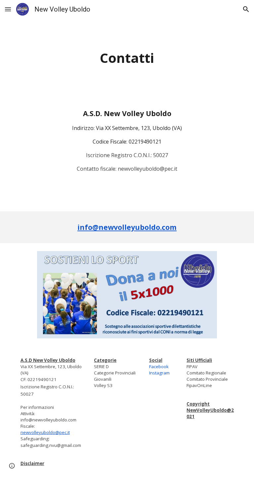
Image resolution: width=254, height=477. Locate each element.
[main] (127, 58)
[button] (8, 9)
